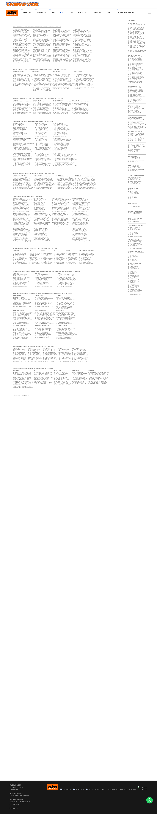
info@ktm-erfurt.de (22, 796)
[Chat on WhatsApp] (149, 800)
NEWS (62, 13)
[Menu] (149, 13)
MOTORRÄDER (83, 13)
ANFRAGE (97, 13)
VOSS (71, 13)
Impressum (14, 808)
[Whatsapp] (145, 13)
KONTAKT (109, 13)
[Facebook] (142, 13)
